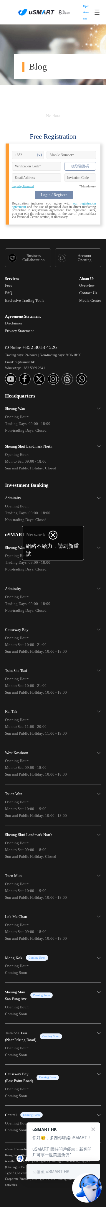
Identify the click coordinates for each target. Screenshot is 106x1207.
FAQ (8, 293)
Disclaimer (13, 323)
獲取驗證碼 (80, 166)
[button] (53, 418)
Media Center (90, 300)
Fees (8, 285)
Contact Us (88, 293)
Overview (87, 285)
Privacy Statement (19, 331)
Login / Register (54, 194)
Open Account (86, 12)
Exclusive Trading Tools (24, 300)
